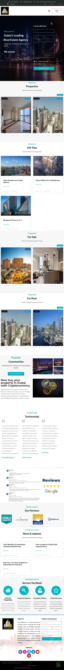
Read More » (6, 550)
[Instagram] (25, 652)
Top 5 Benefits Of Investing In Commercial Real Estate (14, 545)
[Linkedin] (33, 652)
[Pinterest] (29, 656)
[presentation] (58, 95)
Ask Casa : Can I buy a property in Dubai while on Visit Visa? (15, 564)
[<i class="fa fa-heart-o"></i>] (26, 131)
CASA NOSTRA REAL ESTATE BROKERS (22, 668)
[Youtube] (37, 652)
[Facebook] (20, 652)
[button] (49, 10)
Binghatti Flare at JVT (12, 220)
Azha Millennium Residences (48, 180)
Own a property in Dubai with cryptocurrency (46, 545)
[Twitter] (29, 652)
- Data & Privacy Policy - (31, 665)
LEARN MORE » (6, 186)
